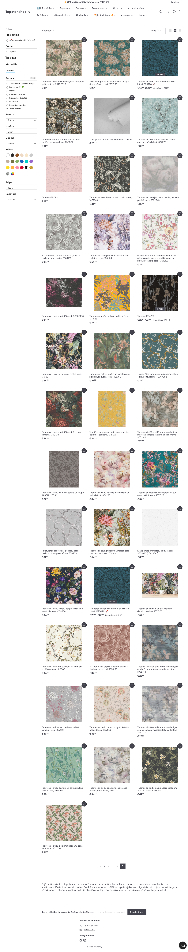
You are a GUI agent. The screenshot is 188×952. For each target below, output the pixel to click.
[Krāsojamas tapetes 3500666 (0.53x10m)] (112, 121)
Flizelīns (10, 70)
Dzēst (33, 78)
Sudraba (8, 174)
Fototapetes (98, 8)
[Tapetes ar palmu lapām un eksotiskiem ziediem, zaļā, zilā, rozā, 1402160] (112, 356)
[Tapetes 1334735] (159, 297)
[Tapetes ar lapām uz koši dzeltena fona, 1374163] (112, 298)
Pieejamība (12, 35)
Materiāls (11, 64)
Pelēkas (31, 155)
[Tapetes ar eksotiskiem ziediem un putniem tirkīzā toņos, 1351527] (159, 475)
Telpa (9, 182)
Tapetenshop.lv (18, 12)
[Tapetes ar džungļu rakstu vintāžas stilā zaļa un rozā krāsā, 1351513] (112, 533)
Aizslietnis (81, 15)
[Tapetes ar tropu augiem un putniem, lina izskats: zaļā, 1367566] (64, 770)
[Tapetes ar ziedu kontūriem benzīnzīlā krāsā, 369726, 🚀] (159, 64)
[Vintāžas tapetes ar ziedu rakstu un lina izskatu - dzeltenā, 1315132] (112, 414)
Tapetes (64, 8)
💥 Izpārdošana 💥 (104, 15)
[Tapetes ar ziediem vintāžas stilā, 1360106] (64, 297)
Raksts (10, 114)
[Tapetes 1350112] (64, 179)
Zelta (31, 167)
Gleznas (80, 8)
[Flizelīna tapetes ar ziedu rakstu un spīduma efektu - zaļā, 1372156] (112, 64)
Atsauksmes (127, 15)
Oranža (12, 167)
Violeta (31, 161)
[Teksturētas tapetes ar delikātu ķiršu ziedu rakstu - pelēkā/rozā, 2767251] (64, 533)
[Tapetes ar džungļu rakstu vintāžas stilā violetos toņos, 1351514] (112, 238)
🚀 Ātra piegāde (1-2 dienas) (22, 40)
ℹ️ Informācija (44, 8)
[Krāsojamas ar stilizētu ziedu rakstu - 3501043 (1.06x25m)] (159, 533)
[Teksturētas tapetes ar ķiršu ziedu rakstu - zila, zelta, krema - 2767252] (159, 356)
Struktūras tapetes (17, 105)
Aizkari (116, 8)
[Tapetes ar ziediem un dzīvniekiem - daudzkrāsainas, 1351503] (159, 591)
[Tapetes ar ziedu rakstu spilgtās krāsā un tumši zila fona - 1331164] (64, 591)
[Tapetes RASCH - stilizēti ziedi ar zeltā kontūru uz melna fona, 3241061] (64, 122)
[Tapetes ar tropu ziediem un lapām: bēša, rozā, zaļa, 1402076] (64, 828)
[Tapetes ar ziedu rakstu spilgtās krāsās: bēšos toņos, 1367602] (112, 709)
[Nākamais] (123, 866)
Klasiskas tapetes (17, 94)
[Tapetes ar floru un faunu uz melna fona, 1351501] (64, 356)
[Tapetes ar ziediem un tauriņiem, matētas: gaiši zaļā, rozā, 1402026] (64, 64)
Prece (9, 46)
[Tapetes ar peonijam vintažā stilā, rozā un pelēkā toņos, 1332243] (159, 180)
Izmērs (10, 126)
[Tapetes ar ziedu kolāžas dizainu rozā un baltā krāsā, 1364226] (112, 475)
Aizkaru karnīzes (135, 8)
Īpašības (11, 57)
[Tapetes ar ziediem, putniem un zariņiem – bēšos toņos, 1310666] (64, 649)
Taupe (8, 161)
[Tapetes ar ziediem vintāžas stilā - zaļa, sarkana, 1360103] (64, 414)
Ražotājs (11, 194)
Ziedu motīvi (15, 108)
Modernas (13, 101)
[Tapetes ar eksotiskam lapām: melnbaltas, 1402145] (112, 180)
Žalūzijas (41, 15)
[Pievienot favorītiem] (84, 39)
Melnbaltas (26, 167)
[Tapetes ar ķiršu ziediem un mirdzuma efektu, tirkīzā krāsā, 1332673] (159, 122)
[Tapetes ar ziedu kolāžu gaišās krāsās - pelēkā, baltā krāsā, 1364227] (112, 770)
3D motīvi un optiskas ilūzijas (22, 83)
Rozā (17, 167)
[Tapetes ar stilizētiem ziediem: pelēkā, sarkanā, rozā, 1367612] (64, 709)
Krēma (26, 155)
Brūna (17, 155)
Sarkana (22, 167)
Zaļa (17, 161)
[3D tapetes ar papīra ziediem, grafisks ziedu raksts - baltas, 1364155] (64, 238)
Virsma (10, 138)
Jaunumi (143, 15)
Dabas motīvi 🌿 (16, 87)
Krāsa (9, 149)
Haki (12, 161)
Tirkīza (26, 161)
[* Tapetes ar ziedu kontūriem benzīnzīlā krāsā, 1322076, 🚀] (112, 591)
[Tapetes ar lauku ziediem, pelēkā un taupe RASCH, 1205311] (64, 475)
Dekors (12, 91)
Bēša (22, 155)
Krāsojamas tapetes (18, 98)
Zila (22, 161)
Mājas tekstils (61, 15)
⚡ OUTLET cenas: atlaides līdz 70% (86, 2)
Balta (8, 155)
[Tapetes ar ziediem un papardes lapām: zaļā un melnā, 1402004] (159, 770)
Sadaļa (10, 78)
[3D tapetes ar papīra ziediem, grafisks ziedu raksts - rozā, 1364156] (112, 649)
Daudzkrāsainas (12, 174)
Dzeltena (8, 167)
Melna (12, 155)
